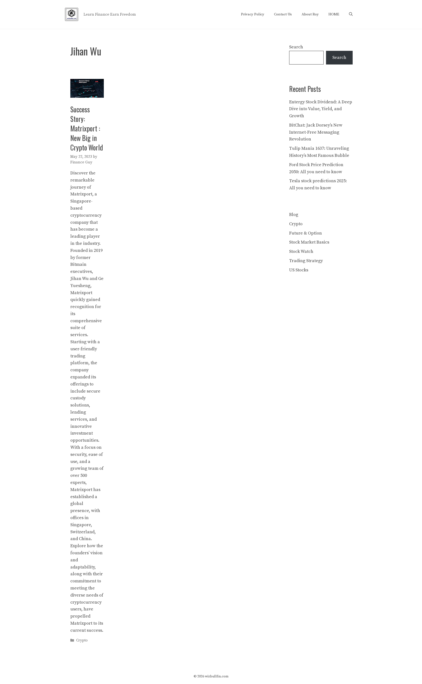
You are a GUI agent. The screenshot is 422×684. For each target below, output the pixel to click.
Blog (293, 214)
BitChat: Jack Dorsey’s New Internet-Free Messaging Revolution (315, 132)
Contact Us (283, 14)
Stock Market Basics (309, 242)
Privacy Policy (252, 14)
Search (296, 47)
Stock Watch (301, 251)
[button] (351, 14)
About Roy (310, 14)
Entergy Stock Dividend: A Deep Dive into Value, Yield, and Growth (320, 109)
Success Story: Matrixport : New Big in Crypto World (86, 128)
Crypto (82, 640)
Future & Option (305, 233)
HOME (333, 14)
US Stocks (298, 270)
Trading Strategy (306, 261)
